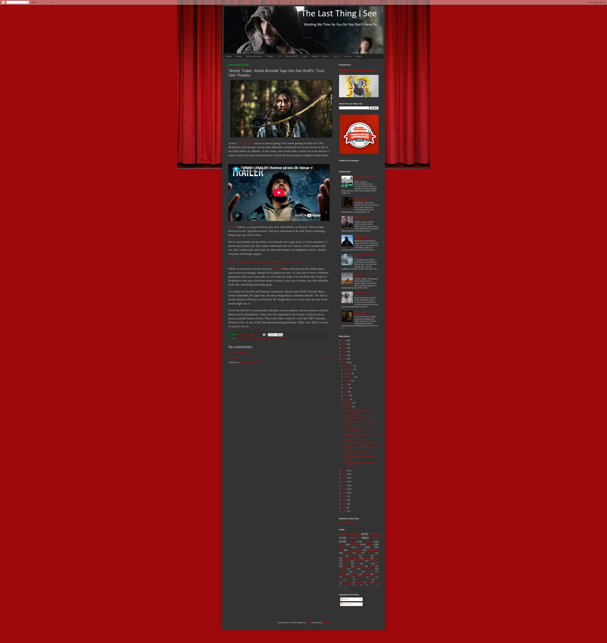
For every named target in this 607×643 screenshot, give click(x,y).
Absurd (342, 574)
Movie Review (349, 534)
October (347, 373)
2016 (344, 482)
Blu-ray (366, 556)
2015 (344, 485)
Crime (361, 547)
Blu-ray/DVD (292, 56)
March (347, 399)
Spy (377, 564)
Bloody (372, 577)
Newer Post (234, 358)
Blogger (325, 623)
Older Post (324, 358)
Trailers (270, 56)
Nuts (372, 566)
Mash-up (373, 585)
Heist (369, 582)
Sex (377, 580)
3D (364, 585)
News (239, 56)
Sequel (367, 558)
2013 (344, 493)
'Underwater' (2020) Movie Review (358, 453)
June (346, 388)
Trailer (281, 338)
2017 (344, 478)
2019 (344, 470)
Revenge (354, 556)
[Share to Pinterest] (281, 334)
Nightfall (342, 587)
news (269, 338)
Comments (348, 604)
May (346, 392)
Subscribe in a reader (348, 522)
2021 (344, 359)
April (346, 395)
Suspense (347, 577)
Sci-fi (375, 537)
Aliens (346, 566)
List (341, 550)
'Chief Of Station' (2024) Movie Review (364, 218)
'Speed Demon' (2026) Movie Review (364, 313)
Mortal (232, 227)
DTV (377, 556)
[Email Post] (264, 334)
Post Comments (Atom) (250, 362)
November (349, 369)
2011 (344, 500)
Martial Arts (345, 547)
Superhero (369, 553)
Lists (305, 56)
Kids (340, 580)
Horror (325, 56)
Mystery (342, 569)
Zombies (347, 553)
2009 (344, 507)
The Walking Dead (351, 558)
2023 (344, 351)
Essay (376, 582)
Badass (351, 541)
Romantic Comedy (364, 580)
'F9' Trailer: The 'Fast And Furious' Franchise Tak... (358, 411)
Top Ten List (368, 569)
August (347, 381)
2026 (344, 340)
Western (346, 564)
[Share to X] (275, 334)
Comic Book (355, 550)
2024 (344, 348)
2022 (344, 355)
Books (359, 56)
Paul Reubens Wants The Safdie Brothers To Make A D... (358, 417)
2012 (344, 496)
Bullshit (366, 574)
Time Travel (347, 582)
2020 (344, 362)
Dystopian (359, 561)
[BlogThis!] (272, 334)
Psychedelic (347, 585)
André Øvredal (245, 143)
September (349, 377)
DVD (358, 553)
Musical (370, 572)
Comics (347, 56)
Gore (377, 574)
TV (279, 56)
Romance (343, 572)
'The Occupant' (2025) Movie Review (363, 237)
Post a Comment (239, 352)
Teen (357, 564)
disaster (354, 574)
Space (357, 572)
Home (229, 56)
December (349, 366)
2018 (344, 474)
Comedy (367, 541)
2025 (344, 344)
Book (376, 558)
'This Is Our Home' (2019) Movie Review (365, 199)
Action (315, 56)
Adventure (374, 561)
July (346, 384)
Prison (349, 580)
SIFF (341, 544)
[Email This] (269, 334)
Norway (275, 338)
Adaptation (373, 550)
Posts (345, 599)
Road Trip (359, 582)
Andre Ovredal (241, 338)
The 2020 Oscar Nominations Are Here (360, 443)
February (348, 403)
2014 (344, 489)
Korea (341, 556)
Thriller (355, 544)
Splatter (359, 566)
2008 (344, 511)
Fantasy (367, 564)
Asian (369, 544)
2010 (344, 504)
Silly (354, 569)
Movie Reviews (254, 56)
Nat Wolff (262, 338)
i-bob (308, 623)
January (348, 406)
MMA (357, 585)
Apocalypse (360, 577)
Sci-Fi (336, 56)
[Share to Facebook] (278, 334)
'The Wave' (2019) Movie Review (358, 439)
